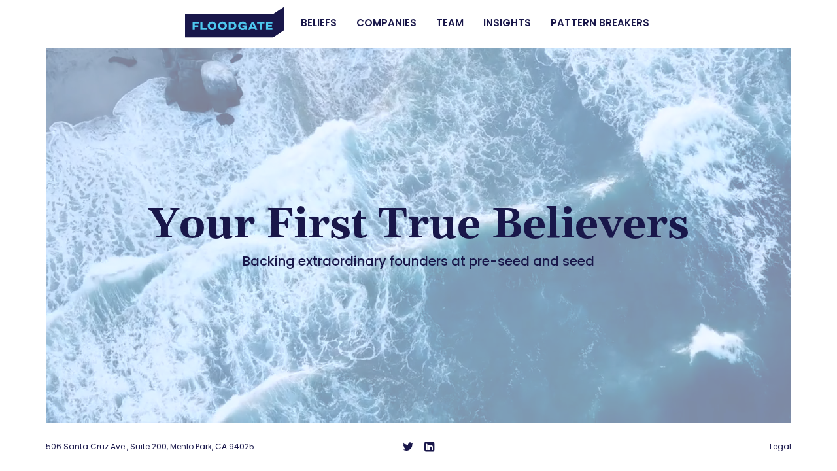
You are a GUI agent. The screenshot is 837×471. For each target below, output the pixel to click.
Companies (386, 22)
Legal (780, 447)
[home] (234, 22)
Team (450, 22)
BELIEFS (319, 22)
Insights (507, 22)
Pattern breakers (600, 22)
